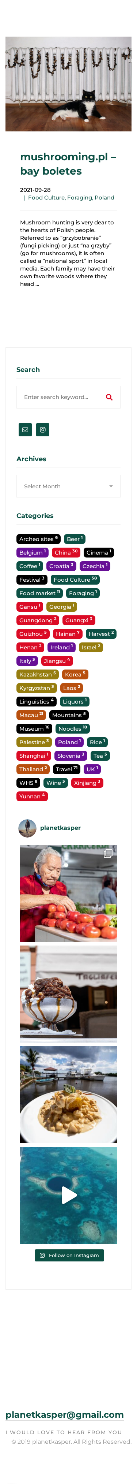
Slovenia (70, 755)
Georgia (61, 606)
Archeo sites (38, 538)
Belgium (32, 552)
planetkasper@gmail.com (64, 1414)
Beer (75, 538)
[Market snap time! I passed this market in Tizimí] (68, 893)
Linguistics (36, 701)
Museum (34, 728)
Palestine (34, 742)
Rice (97, 742)
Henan (30, 647)
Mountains (69, 715)
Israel (91, 647)
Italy (27, 660)
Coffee (29, 566)
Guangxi (78, 620)
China (66, 552)
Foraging (79, 197)
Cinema (99, 552)
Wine (55, 782)
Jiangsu (57, 660)
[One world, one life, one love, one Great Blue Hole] (68, 1195)
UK (92, 769)
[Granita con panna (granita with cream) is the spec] (68, 994)
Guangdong (37, 620)
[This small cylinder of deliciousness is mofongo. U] (68, 1094)
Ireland (61, 647)
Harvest (101, 633)
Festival (32, 579)
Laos (71, 687)
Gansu (29, 606)
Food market (39, 593)
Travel (66, 769)
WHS (28, 782)
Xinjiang (87, 782)
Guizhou (33, 633)
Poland (104, 197)
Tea (100, 755)
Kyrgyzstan (36, 687)
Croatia (61, 566)
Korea (75, 674)
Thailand (33, 769)
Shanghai (33, 755)
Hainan (68, 633)
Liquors (75, 701)
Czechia (95, 566)
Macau (31, 715)
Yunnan (32, 796)
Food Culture (46, 197)
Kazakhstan (37, 674)
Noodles (72, 728)
